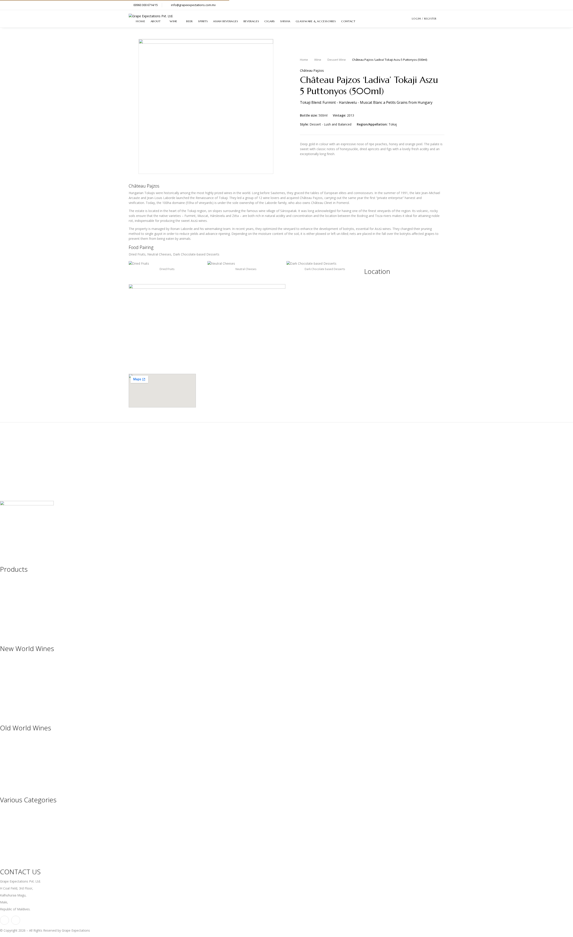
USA (3, 710)
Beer (3, 586)
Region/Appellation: (372, 124)
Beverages (7, 608)
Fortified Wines (11, 831)
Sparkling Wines (11, 817)
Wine (317, 60)
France (5, 745)
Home (304, 60)
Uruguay (6, 702)
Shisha (4, 623)
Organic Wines (10, 846)
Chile (3, 673)
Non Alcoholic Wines (15, 854)
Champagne (8, 809)
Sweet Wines (9, 824)
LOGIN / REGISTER (424, 18)
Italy (3, 767)
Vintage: (339, 115)
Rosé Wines (8, 839)
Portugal (6, 774)
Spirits (4, 593)
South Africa (9, 688)
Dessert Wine (336, 60)
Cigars (4, 616)
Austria (5, 737)
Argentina (7, 658)
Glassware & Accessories (18, 630)
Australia (6, 665)
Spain (4, 782)
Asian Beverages (12, 601)
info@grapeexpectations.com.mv (193, 5)
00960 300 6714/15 (145, 5)
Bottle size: (309, 115)
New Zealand (9, 680)
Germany (6, 752)
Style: (304, 124)
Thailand (6, 695)
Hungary (6, 759)
